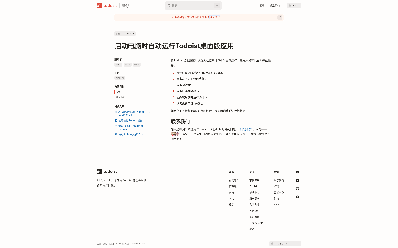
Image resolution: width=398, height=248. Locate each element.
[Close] (279, 17)
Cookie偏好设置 (122, 244)
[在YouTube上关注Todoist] (297, 173)
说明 (118, 91)
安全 (99, 244)
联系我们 (121, 97)
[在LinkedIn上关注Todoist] (297, 181)
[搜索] (217, 5)
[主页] (107, 5)
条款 (111, 244)
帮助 (126, 5)
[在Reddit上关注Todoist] (297, 197)
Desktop (130, 33)
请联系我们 (246, 129)
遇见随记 (215, 17)
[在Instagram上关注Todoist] (297, 189)
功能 (118, 33)
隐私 (105, 244)
